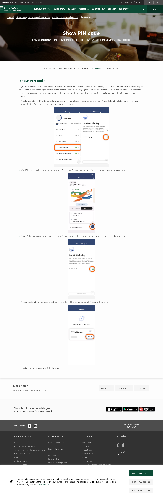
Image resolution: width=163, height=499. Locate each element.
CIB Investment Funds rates (25, 446)
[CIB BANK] (10, 9)
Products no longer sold (57, 462)
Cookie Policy (43, 484)
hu (158, 2)
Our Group (124, 9)
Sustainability (87, 453)
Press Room (87, 450)
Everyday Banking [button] (42, 9)
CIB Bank (10, 17)
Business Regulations (22, 461)
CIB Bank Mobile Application (39, 17)
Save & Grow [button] (59, 9)
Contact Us (128, 2)
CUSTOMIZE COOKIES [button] (141, 490)
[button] (143, 9)
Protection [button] (84, 9)
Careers (85, 457)
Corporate (40, 2)
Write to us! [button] (142, 388)
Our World (86, 442)
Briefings (17, 442)
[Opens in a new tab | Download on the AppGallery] (147, 409)
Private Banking (24, 2)
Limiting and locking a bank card (65, 17)
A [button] (118, 452)
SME (33, 2)
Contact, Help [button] (98, 9)
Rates (16, 457)
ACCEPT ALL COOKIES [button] (141, 473)
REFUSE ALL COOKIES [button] (141, 482)
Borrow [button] (71, 9)
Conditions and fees (22, 453)
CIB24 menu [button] (106, 388)
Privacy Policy (53, 459)
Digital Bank (21, 17)
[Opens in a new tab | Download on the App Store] (114, 409)
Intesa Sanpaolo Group (57, 442)
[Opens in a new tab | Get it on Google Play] (130, 409)
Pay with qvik (113, 68)
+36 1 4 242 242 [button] (124, 388)
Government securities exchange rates (29, 450)
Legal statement (54, 455)
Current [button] (112, 9)
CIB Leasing (87, 461)
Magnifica (13, 2)
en (149, 2)
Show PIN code (83, 68)
